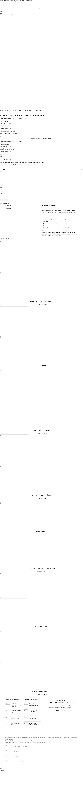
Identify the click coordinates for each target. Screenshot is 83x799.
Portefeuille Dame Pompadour (33, 711)
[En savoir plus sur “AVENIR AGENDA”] (1, 334)
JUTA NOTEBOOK (41, 532)
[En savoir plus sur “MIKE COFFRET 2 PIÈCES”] (1, 399)
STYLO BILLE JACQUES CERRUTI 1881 (34, 725)
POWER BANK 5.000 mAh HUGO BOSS (34, 717)
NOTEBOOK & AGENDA (41, 304)
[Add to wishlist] (12, 270)
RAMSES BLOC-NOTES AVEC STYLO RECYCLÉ (16, 705)
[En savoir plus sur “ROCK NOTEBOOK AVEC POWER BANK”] (1, 537)
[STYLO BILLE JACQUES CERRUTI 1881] (26, 725)
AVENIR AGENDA (41, 366)
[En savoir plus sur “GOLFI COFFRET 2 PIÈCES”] (1, 660)
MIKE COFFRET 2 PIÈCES (41, 430)
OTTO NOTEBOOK (41, 627)
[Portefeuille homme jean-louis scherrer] (8, 718)
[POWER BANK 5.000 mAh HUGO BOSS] (26, 718)
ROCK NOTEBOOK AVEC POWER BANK (41, 568)
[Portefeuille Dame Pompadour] (26, 711)
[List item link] (41, 755)
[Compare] (5, 270)
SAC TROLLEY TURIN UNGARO (16, 711)
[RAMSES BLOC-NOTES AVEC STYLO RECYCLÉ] (8, 705)
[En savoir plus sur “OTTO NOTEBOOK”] (1, 595)
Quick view (8, 270)
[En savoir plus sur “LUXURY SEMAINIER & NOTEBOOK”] (1, 270)
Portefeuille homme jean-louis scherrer (15, 717)
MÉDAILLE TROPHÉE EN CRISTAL (16, 724)
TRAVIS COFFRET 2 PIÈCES (41, 495)
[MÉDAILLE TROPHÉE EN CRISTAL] (8, 724)
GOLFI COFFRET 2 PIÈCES (41, 691)
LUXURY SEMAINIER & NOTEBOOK (41, 301)
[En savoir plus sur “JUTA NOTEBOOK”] (1, 500)
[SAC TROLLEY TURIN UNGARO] (8, 712)
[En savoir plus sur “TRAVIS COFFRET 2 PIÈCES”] (1, 464)
